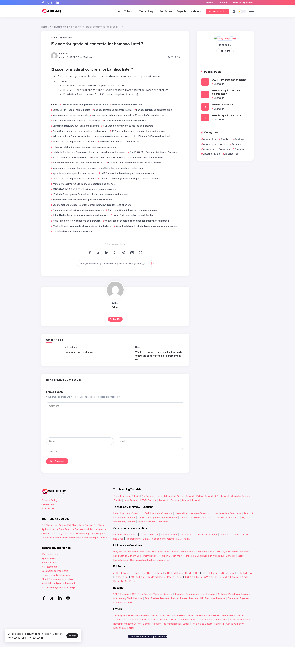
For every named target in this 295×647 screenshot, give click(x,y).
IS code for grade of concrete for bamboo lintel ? (78, 162)
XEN (197, 573)
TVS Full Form (227, 573)
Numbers (153, 534)
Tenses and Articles (206, 534)
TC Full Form (138, 573)
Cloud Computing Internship (57, 579)
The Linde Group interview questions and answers (134, 210)
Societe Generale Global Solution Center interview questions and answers (92, 205)
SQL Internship (49, 554)
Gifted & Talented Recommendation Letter (220, 615)
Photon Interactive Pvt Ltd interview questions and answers (84, 184)
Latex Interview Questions (128, 513)
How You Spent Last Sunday (162, 551)
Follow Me (115, 319)
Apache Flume (211, 153)
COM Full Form (245, 573)
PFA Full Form (175, 577)
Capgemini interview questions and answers (76, 126)
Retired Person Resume (184, 598)
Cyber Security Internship (55, 575)
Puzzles (224, 534)
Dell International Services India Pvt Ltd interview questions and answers (91, 136)
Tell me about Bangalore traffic (197, 551)
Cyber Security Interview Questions (158, 517)
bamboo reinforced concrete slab (70, 115)
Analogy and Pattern (215, 144)
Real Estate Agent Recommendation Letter (203, 619)
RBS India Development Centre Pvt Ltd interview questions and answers (90, 194)
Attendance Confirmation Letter (131, 619)
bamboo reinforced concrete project (155, 110)
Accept (72, 635)
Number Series (169, 534)
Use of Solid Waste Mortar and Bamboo (133, 215)
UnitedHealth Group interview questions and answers (81, 215)
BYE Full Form (155, 573)
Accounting (210, 139)
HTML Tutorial (148, 500)
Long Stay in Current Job (127, 555)
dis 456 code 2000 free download (152, 136)
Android (236, 144)
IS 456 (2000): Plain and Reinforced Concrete (154, 152)
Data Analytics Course (62, 533)
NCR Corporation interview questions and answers (127, 173)
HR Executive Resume (212, 598)
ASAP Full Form (193, 577)
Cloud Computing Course (74, 537)
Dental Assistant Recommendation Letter (166, 623)
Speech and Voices (163, 538)
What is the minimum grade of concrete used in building (82, 226)
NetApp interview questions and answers (74, 178)
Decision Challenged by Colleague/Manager (210, 555)
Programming (133, 538)
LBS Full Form (209, 573)
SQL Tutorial (222, 496)
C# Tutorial (148, 496)
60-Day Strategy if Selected (233, 551)
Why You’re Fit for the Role (128, 551)
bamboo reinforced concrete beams (71, 110)
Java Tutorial (131, 500)
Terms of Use (38, 637)
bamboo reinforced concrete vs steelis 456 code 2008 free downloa (128, 115)
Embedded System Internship (58, 587)
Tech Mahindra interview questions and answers (78, 210)
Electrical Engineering (125, 534)
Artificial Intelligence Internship (58, 583)
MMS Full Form (156, 577)
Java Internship (50, 562)
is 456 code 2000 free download (70, 157)
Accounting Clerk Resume (128, 598)
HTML (188, 573)
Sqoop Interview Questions (153, 521)
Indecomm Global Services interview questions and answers (84, 147)
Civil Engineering (59, 27)
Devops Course (98, 537)
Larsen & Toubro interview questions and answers (134, 162)
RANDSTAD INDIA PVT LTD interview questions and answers (84, 189)
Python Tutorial (204, 496)
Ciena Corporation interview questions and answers (80, 131)
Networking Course (87, 533)
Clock (143, 534)
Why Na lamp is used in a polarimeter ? (226, 92)
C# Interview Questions (226, 517)
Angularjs (208, 148)
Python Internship (51, 558)
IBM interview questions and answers (119, 141)
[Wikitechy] (51, 11)
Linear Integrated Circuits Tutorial (175, 496)
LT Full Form (121, 577)
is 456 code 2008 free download (108, 157)
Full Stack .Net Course (54, 525)
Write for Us (48, 508)
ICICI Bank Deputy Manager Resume (152, 594)
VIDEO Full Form (174, 573)
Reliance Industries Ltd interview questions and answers (82, 199)
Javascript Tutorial (169, 500)
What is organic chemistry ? (227, 115)
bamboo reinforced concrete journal (113, 110)
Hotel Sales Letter (201, 623)
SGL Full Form (138, 577)
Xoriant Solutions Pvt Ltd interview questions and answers (146, 226)
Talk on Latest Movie (172, 555)
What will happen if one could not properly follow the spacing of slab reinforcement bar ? (158, 356)
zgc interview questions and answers (72, 231)
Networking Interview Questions (193, 513)
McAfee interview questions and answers (122, 168)
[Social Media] (42, 2)
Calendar (236, 534)
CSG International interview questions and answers (138, 131)
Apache (239, 148)
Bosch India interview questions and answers (76, 120)
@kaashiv (225, 44)
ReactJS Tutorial (190, 500)
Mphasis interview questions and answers (75, 173)
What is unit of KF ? (222, 104)
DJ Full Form (128, 581)
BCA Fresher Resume (157, 598)
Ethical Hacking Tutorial (126, 496)
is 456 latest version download (146, 157)
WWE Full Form (212, 577)
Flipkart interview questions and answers (74, 141)
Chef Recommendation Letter (177, 615)
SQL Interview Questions (159, 513)
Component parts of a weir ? (80, 352)
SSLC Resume (121, 594)
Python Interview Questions (195, 517)
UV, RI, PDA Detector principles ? (230, 79)
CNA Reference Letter (164, 619)
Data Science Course (71, 529)
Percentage (186, 534)
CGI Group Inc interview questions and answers (128, 126)
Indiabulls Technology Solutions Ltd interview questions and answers (89, 152)
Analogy (239, 139)
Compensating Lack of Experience (149, 559)
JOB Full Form (121, 573)
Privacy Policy (49, 500)
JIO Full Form (230, 577)
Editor (66, 53)
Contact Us (47, 504)
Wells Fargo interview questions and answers (76, 221)
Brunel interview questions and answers (125, 120)
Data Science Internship (54, 570)
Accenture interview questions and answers (84, 104)
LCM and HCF (184, 538)
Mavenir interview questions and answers (74, 168)
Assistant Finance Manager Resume (195, 594)
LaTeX (146, 538)
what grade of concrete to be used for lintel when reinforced (136, 221)
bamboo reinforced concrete (127, 104)
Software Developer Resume (234, 594)
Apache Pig (231, 153)
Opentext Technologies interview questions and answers (130, 178)
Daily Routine (150, 555)
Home (44, 27)
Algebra (225, 139)
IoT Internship (49, 566)
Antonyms (225, 148)
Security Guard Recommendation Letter (135, 615)
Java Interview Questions (227, 513)
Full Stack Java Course (80, 525)
